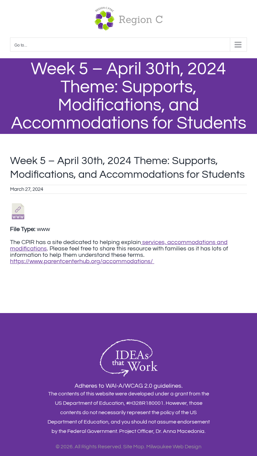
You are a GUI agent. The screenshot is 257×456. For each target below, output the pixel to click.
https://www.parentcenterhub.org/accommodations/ (82, 261)
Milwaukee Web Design (173, 446)
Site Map (133, 446)
